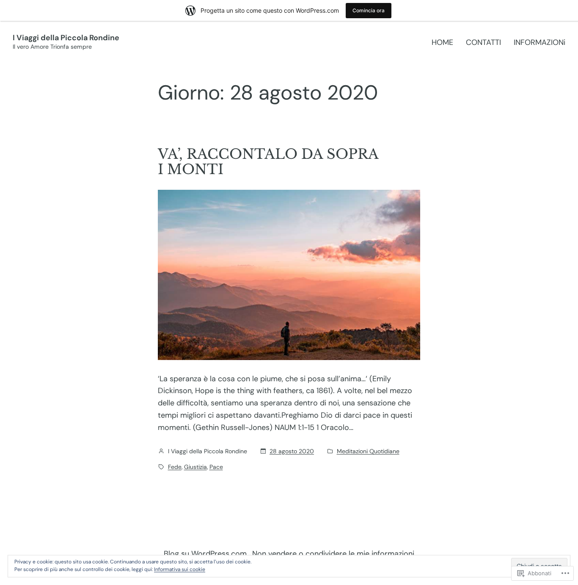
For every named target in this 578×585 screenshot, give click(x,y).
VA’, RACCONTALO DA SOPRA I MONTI (268, 162)
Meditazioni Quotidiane (368, 451)
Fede (175, 467)
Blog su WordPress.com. (206, 554)
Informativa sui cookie (179, 569)
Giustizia (195, 467)
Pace (216, 467)
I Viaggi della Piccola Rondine (66, 38)
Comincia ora (368, 10)
